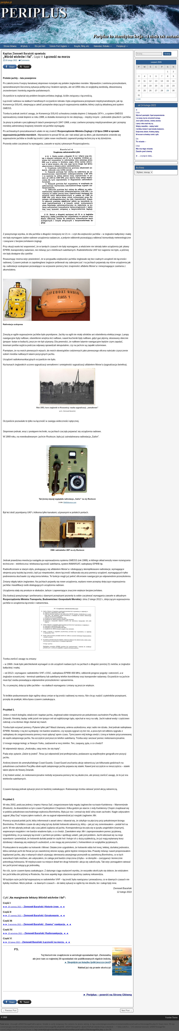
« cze (138, 99)
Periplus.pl (120, 46)
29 (168, 90)
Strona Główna (10, 46)
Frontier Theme (171, 1017)
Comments (25, 60)
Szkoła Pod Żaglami (58, 46)
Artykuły (24, 46)
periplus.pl (6, 2)
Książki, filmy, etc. (82, 46)
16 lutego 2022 (11, 60)
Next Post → (127, 1010)
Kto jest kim (40, 46)
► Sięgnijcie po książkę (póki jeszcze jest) (87, 962)
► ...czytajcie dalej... (144, 156)
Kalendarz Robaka (101, 46)
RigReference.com (69, 502)
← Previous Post (10, 1010)
